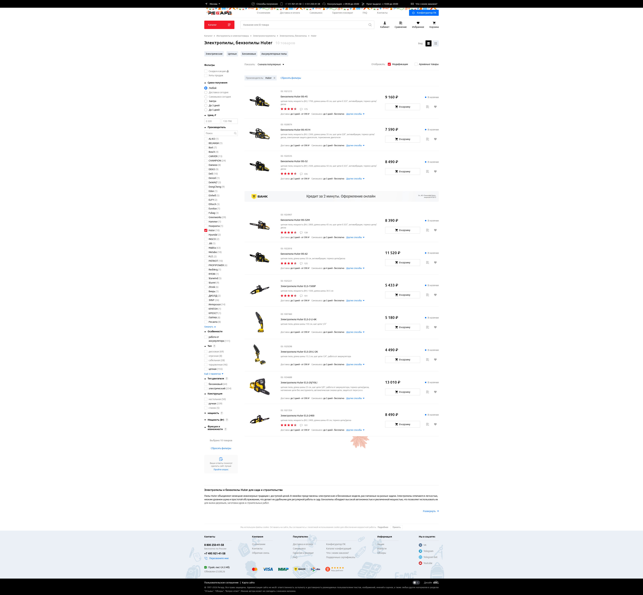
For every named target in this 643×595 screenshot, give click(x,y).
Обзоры (381, 553)
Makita (212, 247)
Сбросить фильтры (221, 448)
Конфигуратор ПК (426, 12)
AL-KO (212, 138)
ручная (212, 403)
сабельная (214, 360)
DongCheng (215, 186)
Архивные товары (429, 64)
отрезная (214, 356)
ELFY (211, 200)
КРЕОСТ (213, 313)
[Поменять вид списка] (428, 43)
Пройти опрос (221, 469)
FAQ (365, 12)
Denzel (212, 178)
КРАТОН (213, 308)
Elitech (212, 204)
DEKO (212, 169)
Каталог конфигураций (338, 548)
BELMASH (214, 143)
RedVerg (213, 269)
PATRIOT (213, 261)
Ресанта (213, 322)
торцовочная (216, 364)
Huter (212, 230)
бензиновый (215, 384)
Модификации (400, 64)
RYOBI (212, 274)
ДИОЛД (213, 295)
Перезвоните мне (219, 558)
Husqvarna (214, 226)
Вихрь (212, 291)
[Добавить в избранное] (435, 106)
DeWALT (213, 182)
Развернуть (429, 511)
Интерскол (215, 304)
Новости (381, 548)
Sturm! (212, 282)
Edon (211, 191)
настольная (215, 399)
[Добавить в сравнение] (427, 106)
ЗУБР (211, 300)
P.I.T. (211, 256)
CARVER (213, 156)
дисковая (214, 351)
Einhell (212, 195)
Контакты (382, 12)
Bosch (212, 152)
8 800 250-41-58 (214, 544)
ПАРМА (213, 317)
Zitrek (212, 287)
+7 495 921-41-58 (214, 553)
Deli (211, 173)
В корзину (404, 106)
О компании (263, 12)
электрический (217, 388)
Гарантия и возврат (342, 12)
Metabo (213, 252)
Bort (211, 147)
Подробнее (383, 527)
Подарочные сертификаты (340, 557)
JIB (210, 243)
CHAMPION (215, 160)
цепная (213, 369)
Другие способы (354, 114)
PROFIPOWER (216, 265)
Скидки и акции (217, 71)
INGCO (212, 239)
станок (212, 408)
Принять (396, 527)
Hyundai (213, 234)
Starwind (213, 278)
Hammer (213, 221)
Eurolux (213, 208)
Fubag (212, 213)
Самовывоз (316, 12)
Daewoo (213, 165)
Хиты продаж (216, 75)
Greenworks (215, 217)
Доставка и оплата (290, 12)
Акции (380, 544)
